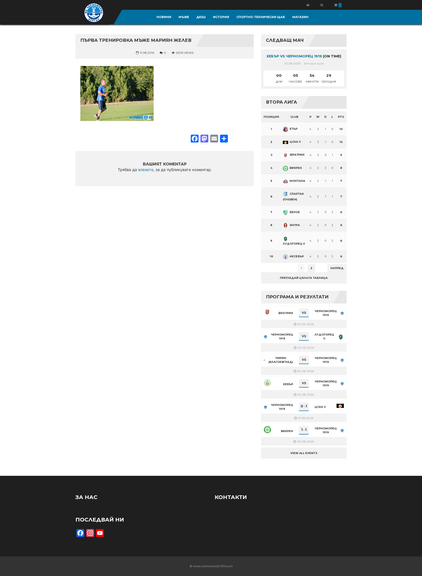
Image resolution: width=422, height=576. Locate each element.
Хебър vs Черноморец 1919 (294, 56)
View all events (303, 453)
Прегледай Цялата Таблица (304, 278)
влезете (145, 169)
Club (294, 117)
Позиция (271, 117)
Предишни (273, 268)
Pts (341, 117)
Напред (337, 268)
